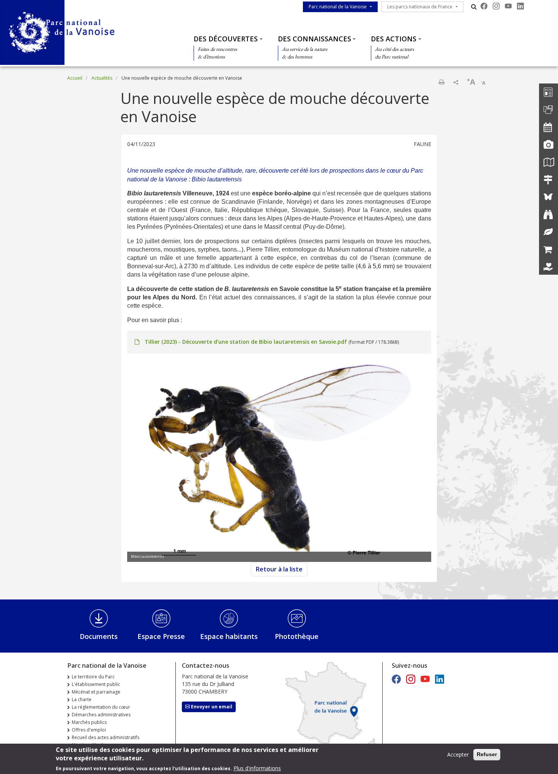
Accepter (458, 754)
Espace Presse (161, 636)
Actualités (101, 78)
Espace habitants (229, 636)
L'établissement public (96, 684)
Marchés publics (89, 722)
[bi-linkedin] (520, 6)
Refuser (487, 754)
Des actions (393, 38)
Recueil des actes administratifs (105, 737)
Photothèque (296, 636)
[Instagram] (496, 6)
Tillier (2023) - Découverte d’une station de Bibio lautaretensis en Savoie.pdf (245, 341)
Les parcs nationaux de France (419, 6)
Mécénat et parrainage (96, 692)
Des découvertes (226, 38)
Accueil (74, 78)
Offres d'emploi (89, 730)
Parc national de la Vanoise (338, 6)
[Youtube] (508, 6)
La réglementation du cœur (101, 707)
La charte (81, 699)
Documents (99, 636)
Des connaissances (314, 38)
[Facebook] (484, 6)
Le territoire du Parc (93, 676)
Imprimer (441, 82)
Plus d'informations (257, 768)
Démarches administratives (101, 714)
